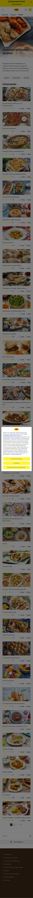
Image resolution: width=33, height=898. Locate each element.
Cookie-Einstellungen (16, 458)
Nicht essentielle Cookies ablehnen (16, 467)
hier (25, 451)
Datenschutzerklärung (16, 454)
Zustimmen (16, 463)
